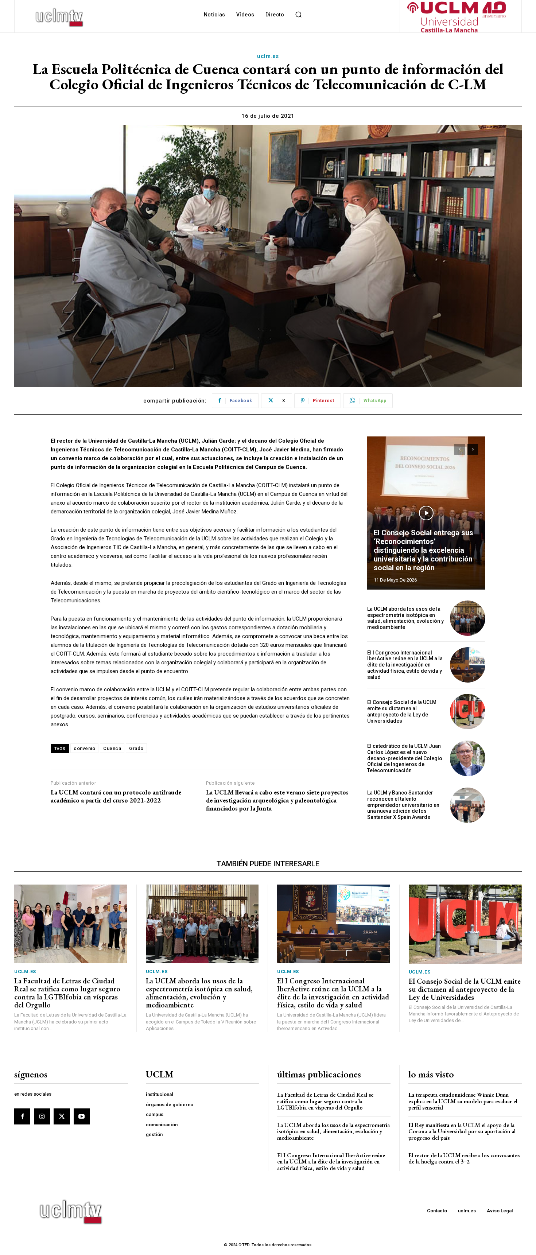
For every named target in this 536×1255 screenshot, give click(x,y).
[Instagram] (42, 1116)
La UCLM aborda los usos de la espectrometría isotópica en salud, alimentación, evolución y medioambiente (405, 618)
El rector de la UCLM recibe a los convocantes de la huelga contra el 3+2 (464, 1158)
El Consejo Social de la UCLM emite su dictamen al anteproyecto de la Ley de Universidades (401, 711)
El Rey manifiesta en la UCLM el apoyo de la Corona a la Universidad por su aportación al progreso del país (462, 1131)
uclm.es (268, 56)
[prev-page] (459, 449)
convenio (84, 748)
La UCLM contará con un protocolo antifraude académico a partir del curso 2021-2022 (116, 796)
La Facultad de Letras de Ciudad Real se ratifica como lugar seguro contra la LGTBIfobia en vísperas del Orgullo (67, 993)
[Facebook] (22, 1116)
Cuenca (112, 748)
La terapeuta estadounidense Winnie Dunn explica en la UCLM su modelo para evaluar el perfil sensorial (462, 1101)
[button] (298, 15)
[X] (62, 1116)
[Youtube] (82, 1116)
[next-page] (472, 449)
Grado (136, 748)
